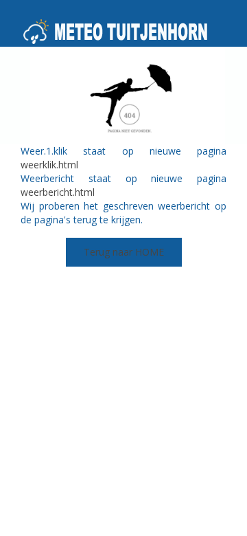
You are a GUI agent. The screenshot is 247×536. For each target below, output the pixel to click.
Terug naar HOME (124, 251)
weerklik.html (49, 164)
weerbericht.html (58, 192)
